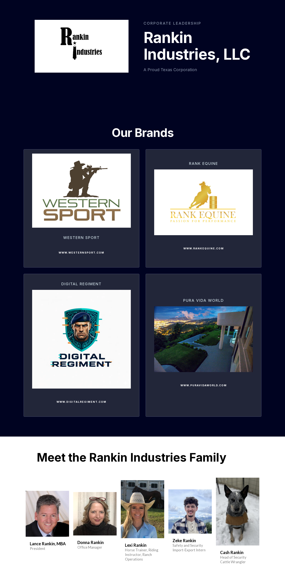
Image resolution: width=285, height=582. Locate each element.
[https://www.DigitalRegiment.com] (81, 339)
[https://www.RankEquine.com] (203, 202)
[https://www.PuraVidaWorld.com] (203, 339)
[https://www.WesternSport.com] (81, 191)
